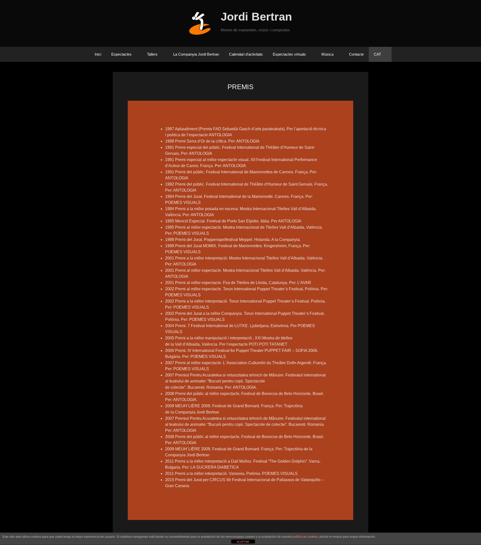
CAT (377, 54)
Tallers (152, 54)
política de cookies (305, 536)
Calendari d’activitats (246, 54)
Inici (98, 54)
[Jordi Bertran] (201, 23)
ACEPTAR (243, 541)
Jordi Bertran (256, 16)
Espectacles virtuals (289, 54)
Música (327, 54)
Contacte (356, 54)
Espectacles (121, 54)
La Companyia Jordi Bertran (196, 54)
